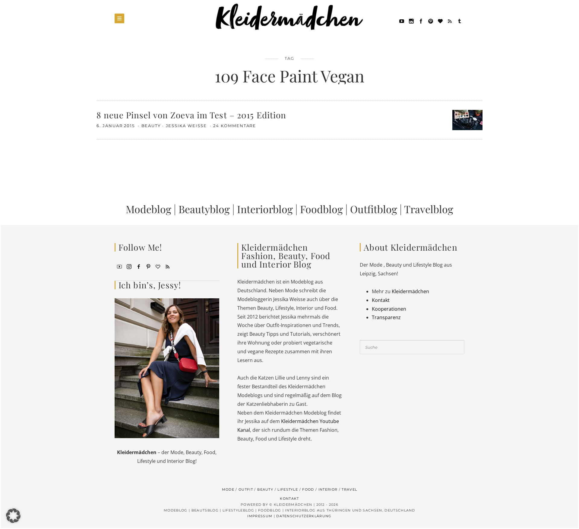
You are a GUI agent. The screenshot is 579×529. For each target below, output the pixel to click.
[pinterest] (430, 20)
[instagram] (129, 266)
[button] (13, 515)
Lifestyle (287, 489)
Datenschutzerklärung (303, 516)
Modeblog (148, 209)
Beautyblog (204, 209)
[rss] (450, 20)
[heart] (440, 20)
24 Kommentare (234, 125)
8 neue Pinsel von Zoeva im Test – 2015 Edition (191, 114)
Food (308, 489)
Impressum (259, 516)
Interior (328, 489)
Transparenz (386, 317)
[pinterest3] (148, 266)
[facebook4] (139, 266)
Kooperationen (389, 309)
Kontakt (381, 300)
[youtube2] (119, 266)
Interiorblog (265, 209)
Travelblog (428, 209)
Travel (349, 489)
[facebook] (421, 20)
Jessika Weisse (187, 125)
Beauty (151, 125)
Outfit (246, 489)
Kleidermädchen (410, 291)
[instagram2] (411, 20)
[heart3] (158, 266)
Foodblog (321, 209)
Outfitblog (373, 209)
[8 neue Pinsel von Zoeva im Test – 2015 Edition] (467, 119)
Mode (228, 489)
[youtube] (402, 20)
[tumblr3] (459, 20)
